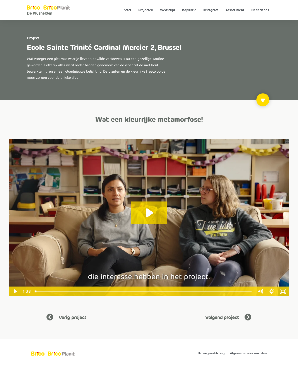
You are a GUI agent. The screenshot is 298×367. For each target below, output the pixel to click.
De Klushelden (39, 13)
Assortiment (235, 10)
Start (127, 10)
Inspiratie (189, 10)
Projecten (145, 10)
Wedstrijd (167, 10)
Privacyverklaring (211, 353)
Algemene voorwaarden (248, 353)
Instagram (211, 10)
